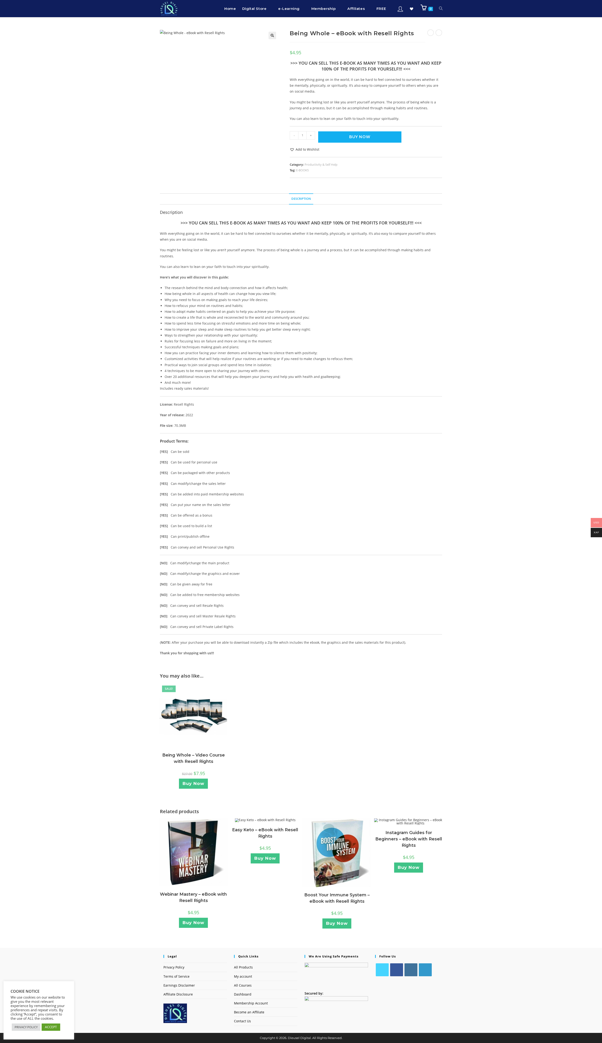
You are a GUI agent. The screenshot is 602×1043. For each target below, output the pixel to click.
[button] (272, 35)
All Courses (243, 985)
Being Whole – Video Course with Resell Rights (193, 758)
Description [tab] (301, 199)
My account (243, 976)
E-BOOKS (302, 170)
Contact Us (242, 1021)
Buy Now (359, 137)
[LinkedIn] (425, 969)
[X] (382, 969)
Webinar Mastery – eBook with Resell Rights (193, 897)
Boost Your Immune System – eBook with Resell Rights (337, 898)
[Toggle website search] (441, 8)
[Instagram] (410, 969)
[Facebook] (396, 969)
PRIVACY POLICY (26, 1027)
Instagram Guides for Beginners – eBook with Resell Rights (408, 839)
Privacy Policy (173, 967)
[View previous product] (430, 32)
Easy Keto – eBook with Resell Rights (265, 833)
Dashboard (242, 994)
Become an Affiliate (249, 1012)
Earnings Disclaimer (179, 985)
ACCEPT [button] (51, 1027)
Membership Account (251, 1003)
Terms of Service (176, 976)
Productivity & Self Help (321, 164)
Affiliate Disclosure (178, 994)
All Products (243, 967)
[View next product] (439, 32)
